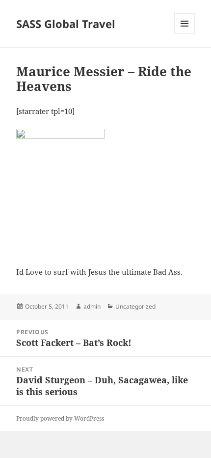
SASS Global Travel (65, 23)
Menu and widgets (185, 33)
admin (92, 306)
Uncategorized (135, 306)
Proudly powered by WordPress (60, 418)
